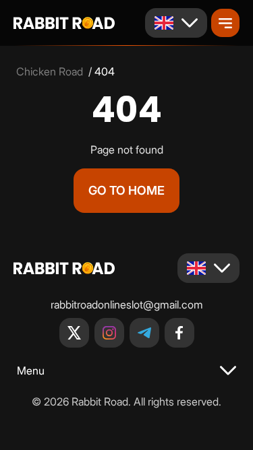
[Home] (64, 23)
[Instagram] (109, 333)
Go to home (126, 190)
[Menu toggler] (225, 23)
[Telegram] (144, 333)
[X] (74, 333)
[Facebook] (179, 333)
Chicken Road (49, 71)
